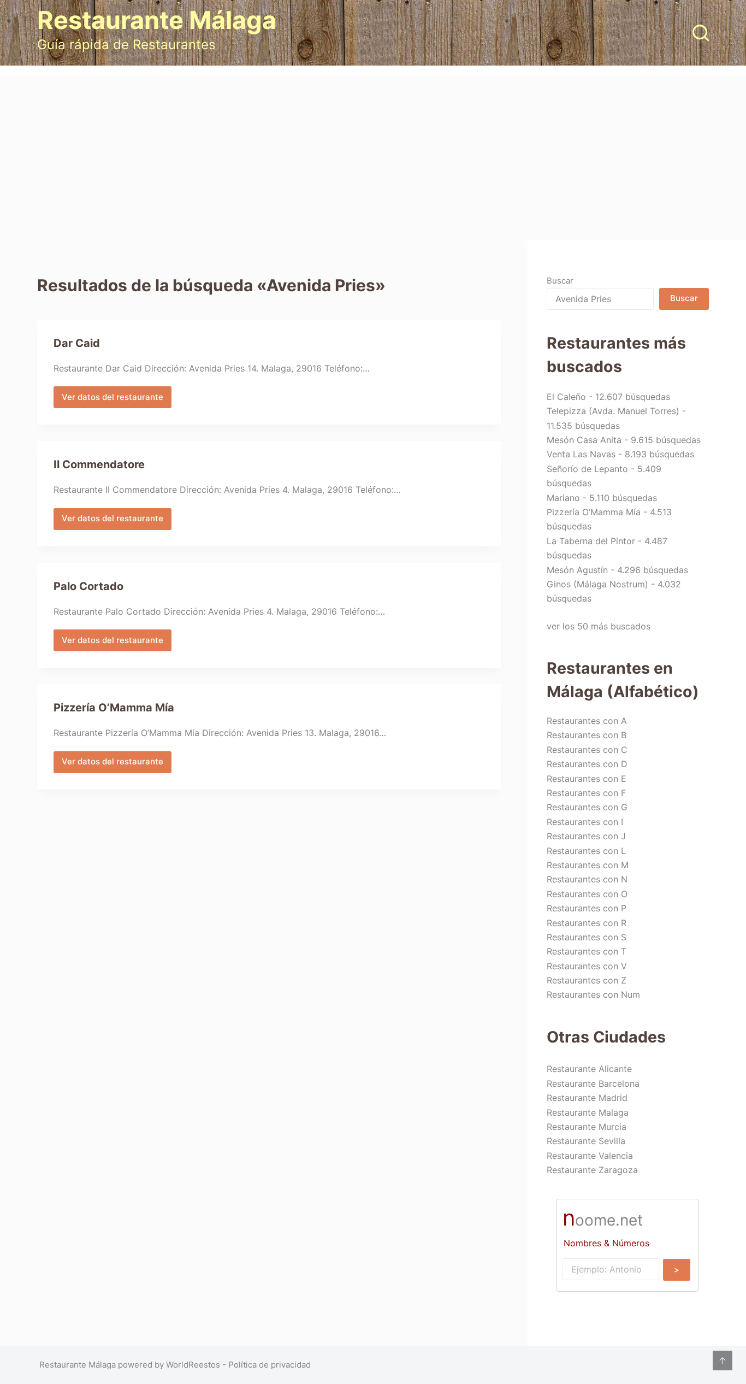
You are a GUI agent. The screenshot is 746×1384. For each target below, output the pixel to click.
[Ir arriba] (722, 1360)
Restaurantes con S (586, 937)
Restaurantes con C (587, 749)
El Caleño (566, 396)
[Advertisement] (373, 158)
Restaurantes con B (586, 734)
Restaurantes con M (588, 864)
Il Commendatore (99, 464)
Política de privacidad (269, 1364)
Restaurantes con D (587, 763)
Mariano (563, 497)
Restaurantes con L (586, 850)
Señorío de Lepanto (587, 468)
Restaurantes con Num (593, 994)
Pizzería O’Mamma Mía (114, 707)
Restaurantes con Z (586, 980)
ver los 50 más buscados (598, 626)
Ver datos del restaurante (112, 400)
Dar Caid (77, 343)
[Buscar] (700, 33)
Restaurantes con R (586, 922)
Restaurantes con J (586, 836)
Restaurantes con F (586, 792)
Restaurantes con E (586, 778)
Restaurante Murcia (586, 1126)
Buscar (560, 280)
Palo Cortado (88, 586)
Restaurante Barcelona (593, 1083)
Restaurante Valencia (590, 1155)
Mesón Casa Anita (584, 439)
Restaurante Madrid (587, 1097)
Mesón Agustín (577, 569)
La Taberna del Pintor (591, 540)
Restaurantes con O (587, 893)
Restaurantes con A (587, 720)
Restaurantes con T (586, 951)
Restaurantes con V (587, 966)
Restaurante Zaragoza (592, 1169)
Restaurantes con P (586, 908)
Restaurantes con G (587, 807)
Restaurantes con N (587, 879)
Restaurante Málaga (156, 20)
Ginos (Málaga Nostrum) (597, 584)
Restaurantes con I (585, 821)
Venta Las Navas (581, 454)
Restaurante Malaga (588, 1112)
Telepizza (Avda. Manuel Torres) (613, 410)
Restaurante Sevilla (586, 1140)
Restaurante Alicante (589, 1068)
